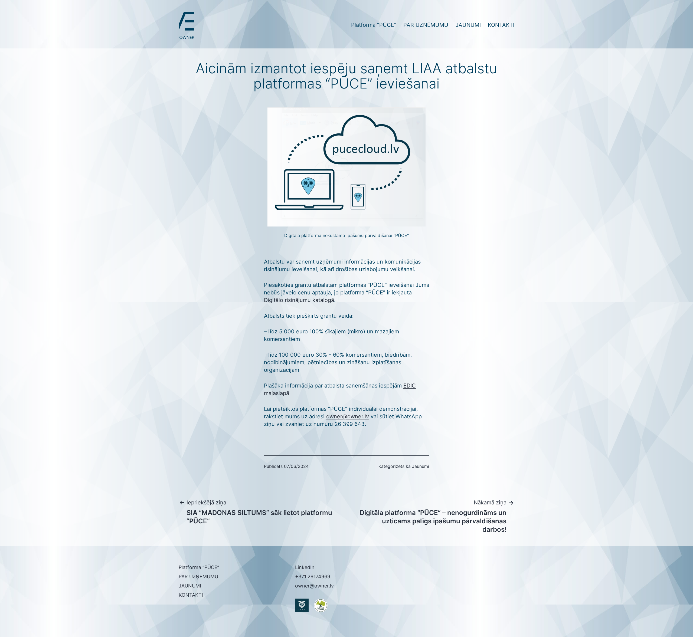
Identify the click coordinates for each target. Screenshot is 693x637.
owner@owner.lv (347, 416)
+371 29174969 (312, 576)
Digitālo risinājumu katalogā (299, 300)
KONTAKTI (501, 25)
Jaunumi (420, 466)
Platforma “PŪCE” (373, 25)
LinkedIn (305, 567)
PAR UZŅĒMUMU (425, 25)
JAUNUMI (468, 25)
